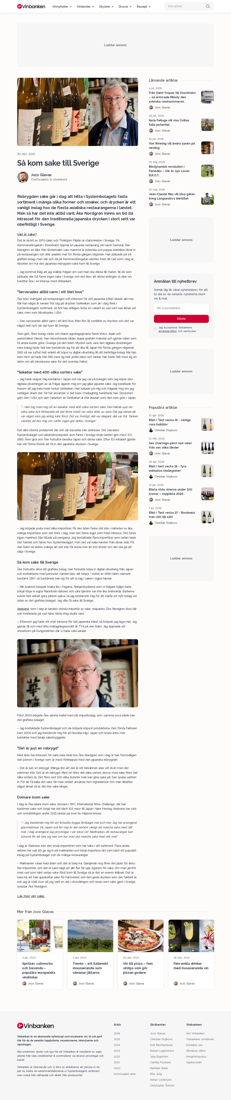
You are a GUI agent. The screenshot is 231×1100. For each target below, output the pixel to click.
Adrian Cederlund (161, 1079)
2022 (117, 1056)
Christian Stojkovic (161, 1039)
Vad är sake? (26, 234)
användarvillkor (167, 331)
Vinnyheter (60, 6)
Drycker (104, 6)
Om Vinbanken (195, 1033)
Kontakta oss (194, 1045)
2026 (117, 1033)
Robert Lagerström (162, 1050)
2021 (117, 1062)
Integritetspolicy (196, 1056)
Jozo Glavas (157, 1033)
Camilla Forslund (160, 1062)
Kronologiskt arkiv (125, 1074)
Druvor (123, 6)
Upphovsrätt (194, 1062)
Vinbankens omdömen (200, 1039)
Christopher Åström (162, 1085)
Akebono (23, 609)
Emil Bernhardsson (161, 1045)
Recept (142, 6)
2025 (117, 1039)
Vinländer (84, 6)
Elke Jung (156, 1074)
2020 (117, 1068)
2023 (117, 1050)
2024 (117, 1045)
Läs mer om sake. (31, 896)
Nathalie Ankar (159, 1068)
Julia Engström (159, 1056)
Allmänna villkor (196, 1050)
